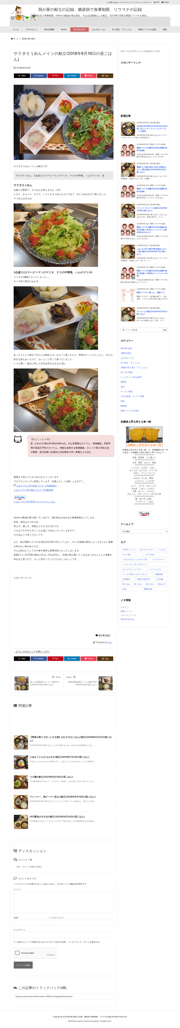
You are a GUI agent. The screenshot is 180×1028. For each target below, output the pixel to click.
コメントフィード (128, 615)
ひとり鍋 (126, 554)
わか (110, 642)
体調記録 (159, 574)
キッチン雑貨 (126, 391)
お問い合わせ (114, 2)
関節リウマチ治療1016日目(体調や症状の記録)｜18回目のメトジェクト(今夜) (152, 273)
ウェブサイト (19, 930)
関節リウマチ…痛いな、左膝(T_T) (151, 292)
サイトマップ (127, 2)
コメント (18, 889)
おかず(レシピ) (127, 358)
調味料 (124, 382)
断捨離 (124, 406)
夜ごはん (126, 584)
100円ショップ (129, 549)
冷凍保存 (126, 579)
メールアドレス (56, 917)
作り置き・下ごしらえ (130, 362)
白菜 (124, 589)
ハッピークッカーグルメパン (135, 564)
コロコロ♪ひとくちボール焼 (134, 559)
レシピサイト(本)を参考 (131, 377)
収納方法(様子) (143, 579)
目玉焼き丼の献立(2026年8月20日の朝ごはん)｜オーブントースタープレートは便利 (152, 128)
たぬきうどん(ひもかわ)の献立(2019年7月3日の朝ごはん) (59, 756)
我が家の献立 (29, 38)
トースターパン (158, 559)
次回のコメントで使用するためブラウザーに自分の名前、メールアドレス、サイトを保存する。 (59, 942)
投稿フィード (126, 611)
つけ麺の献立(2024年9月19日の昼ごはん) (51, 776)
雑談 (123, 401)
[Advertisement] (37, 605)
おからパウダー (147, 549)
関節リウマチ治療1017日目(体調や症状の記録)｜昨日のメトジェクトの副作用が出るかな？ (152, 229)
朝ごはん (150, 584)
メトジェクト (156, 569)
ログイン (125, 607)
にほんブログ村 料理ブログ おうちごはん (35, 501)
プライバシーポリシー (143, 2)
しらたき (162, 549)
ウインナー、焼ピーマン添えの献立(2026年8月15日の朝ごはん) (63, 796)
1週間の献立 (126, 353)
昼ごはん (138, 584)
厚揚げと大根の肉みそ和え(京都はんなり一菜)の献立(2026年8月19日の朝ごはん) (152, 169)
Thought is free (105, 1021)
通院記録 (148, 589)
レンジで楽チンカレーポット (135, 574)
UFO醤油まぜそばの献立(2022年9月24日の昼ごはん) (57, 816)
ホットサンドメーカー (132, 569)
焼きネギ (162, 584)
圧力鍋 (160, 579)
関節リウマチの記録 (129, 410)
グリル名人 (150, 554)
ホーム (16, 38)
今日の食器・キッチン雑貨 (132, 396)
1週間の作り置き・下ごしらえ (134, 367)
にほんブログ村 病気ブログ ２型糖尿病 (33, 490)
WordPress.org (127, 619)
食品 (123, 386)
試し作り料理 (126, 372)
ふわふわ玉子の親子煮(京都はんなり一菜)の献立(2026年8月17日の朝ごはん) (152, 251)
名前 (16, 917)
